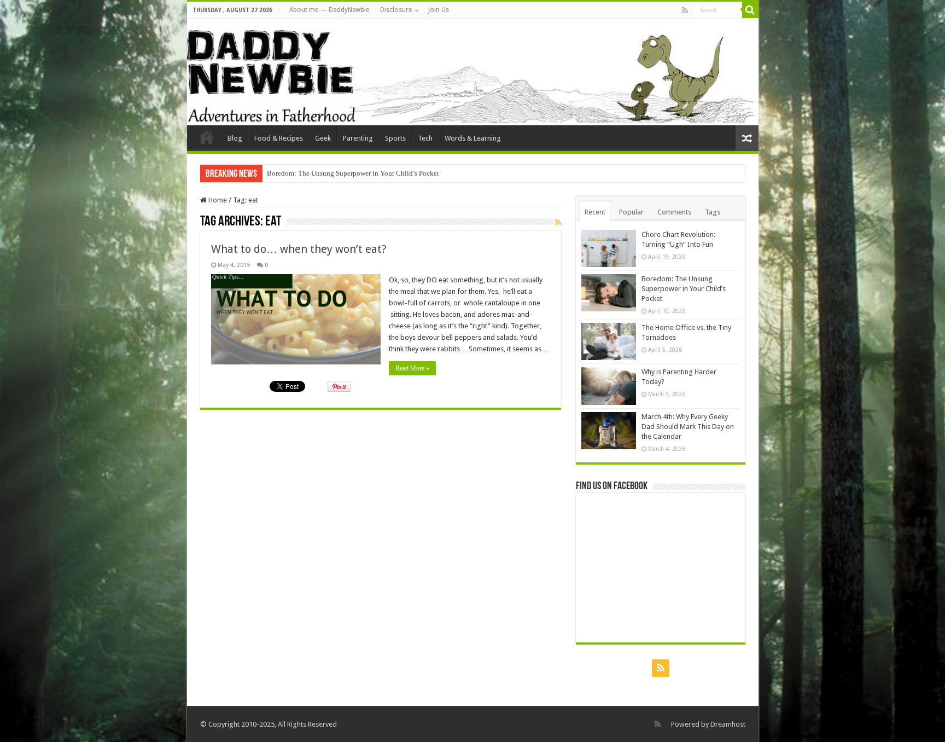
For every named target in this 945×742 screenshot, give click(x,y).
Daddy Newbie (206, 136)
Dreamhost (727, 724)
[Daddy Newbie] (473, 72)
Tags (712, 212)
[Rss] (685, 10)
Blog (235, 138)
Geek (323, 138)
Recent (595, 212)
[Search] (750, 10)
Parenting (358, 138)
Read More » (412, 368)
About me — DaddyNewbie (329, 10)
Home (217, 200)
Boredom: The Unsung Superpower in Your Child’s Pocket (353, 173)
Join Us (438, 10)
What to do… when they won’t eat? (299, 249)
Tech (425, 138)
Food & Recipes (278, 138)
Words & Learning (473, 138)
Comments (674, 212)
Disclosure (396, 10)
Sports (395, 138)
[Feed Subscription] (558, 222)
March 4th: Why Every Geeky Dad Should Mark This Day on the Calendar (687, 426)
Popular (631, 212)
